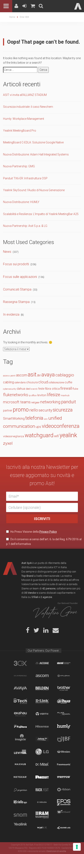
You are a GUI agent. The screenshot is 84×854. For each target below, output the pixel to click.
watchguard (39, 435)
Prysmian (20, 790)
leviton (41, 395)
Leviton (20, 752)
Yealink (20, 828)
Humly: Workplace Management (23, 118)
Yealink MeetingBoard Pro (19, 130)
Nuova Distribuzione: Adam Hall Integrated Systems (36, 154)
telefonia (34, 418)
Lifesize (63, 752)
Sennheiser (63, 802)
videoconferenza (61, 426)
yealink (68, 435)
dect (28, 388)
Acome (42, 663)
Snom (20, 815)
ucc (46, 419)
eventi (34, 389)
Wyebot (42, 828)
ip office (33, 395)
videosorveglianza (13, 436)
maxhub (65, 395)
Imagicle (20, 739)
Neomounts (63, 764)
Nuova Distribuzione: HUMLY (21, 202)
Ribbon (63, 790)
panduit (68, 401)
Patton (63, 777)
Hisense (42, 726)
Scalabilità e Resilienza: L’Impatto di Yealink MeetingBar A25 (40, 214)
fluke (75, 388)
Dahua (63, 701)
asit (32, 374)
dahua (21, 388)
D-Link (42, 701)
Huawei (63, 828)
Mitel (42, 764)
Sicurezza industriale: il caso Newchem (28, 106)
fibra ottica (52, 388)
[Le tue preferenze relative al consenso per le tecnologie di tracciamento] (77, 847)
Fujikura (20, 726)
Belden (42, 688)
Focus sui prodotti (16, 264)
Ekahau (20, 714)
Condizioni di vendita (56, 851)
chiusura (32, 382)
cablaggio (64, 374)
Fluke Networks (63, 714)
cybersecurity (9, 389)
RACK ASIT (42, 790)
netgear (35, 402)
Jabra (42, 739)
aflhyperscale (20, 676)
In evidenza (11, 314)
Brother (63, 688)
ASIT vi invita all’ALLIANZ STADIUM (25, 94)
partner (7, 410)
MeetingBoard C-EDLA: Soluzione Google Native (33, 142)
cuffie (68, 382)
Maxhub (20, 764)
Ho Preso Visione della (33, 531)
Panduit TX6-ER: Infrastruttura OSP (25, 178)
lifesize (53, 394)
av (39, 375)
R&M (42, 815)
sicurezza (63, 410)
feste (41, 388)
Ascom (42, 676)
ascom (21, 375)
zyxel (8, 443)
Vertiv (42, 714)
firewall (66, 388)
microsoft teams (17, 402)
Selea (42, 802)
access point (9, 375)
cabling (8, 382)
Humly (63, 726)
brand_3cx (20, 663)
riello (33, 410)
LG (42, 752)
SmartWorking (14, 418)
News (7, 252)
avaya (48, 375)
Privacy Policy (48, 531)
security (45, 410)
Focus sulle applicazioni (20, 277)
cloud (43, 382)
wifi (56, 436)
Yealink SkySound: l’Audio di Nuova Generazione (34, 190)
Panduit (42, 777)
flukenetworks (15, 395)
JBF (63, 739)
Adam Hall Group (63, 663)
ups (38, 427)
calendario (20, 382)
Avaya (20, 688)
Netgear (20, 777)
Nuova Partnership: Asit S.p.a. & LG (25, 225)
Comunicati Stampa (17, 289)
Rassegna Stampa (16, 302)
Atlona (63, 676)
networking (50, 401)
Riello (20, 802)
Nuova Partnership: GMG (19, 166)
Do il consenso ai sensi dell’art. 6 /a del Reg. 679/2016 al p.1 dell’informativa (44, 541)
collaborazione (56, 382)
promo (21, 409)
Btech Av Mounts (20, 701)
